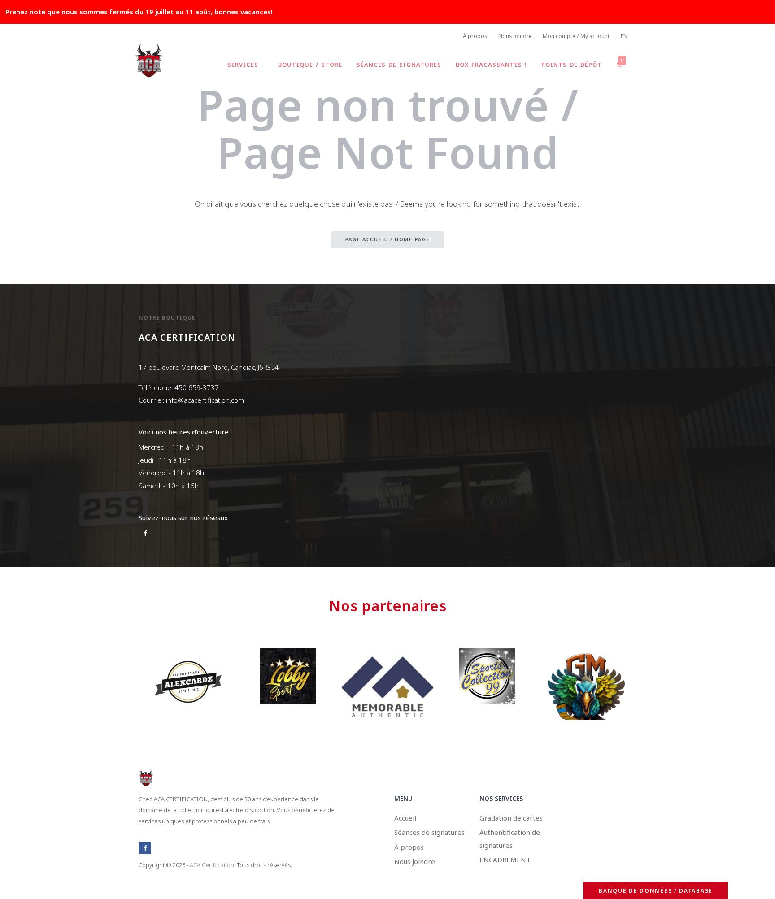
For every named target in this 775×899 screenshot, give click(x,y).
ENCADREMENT (505, 859)
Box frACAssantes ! (491, 65)
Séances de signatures (399, 65)
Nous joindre (515, 36)
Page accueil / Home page (387, 239)
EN (624, 36)
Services (244, 65)
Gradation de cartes (511, 817)
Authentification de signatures (509, 839)
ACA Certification (212, 865)
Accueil (405, 817)
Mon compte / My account (576, 36)
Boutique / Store (310, 65)
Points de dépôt (571, 65)
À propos (475, 36)
